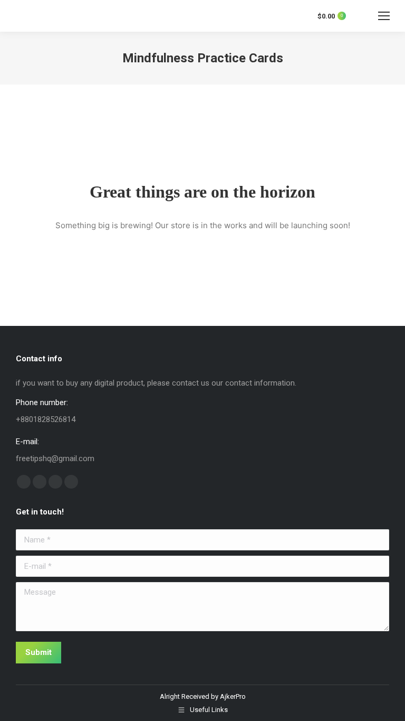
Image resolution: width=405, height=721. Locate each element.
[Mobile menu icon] (383, 15)
